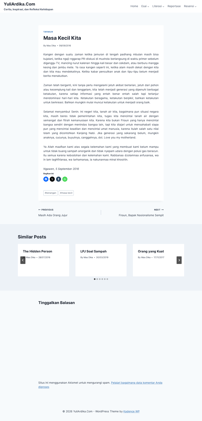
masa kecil (66, 193)
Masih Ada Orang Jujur (52, 212)
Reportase (174, 6)
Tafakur (48, 32)
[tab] (94, 279)
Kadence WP (131, 411)
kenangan (50, 193)
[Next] (179, 260)
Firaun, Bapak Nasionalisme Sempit (141, 212)
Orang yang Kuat (151, 251)
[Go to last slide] (22, 260)
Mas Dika (51, 45)
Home (134, 6)
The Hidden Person (37, 251)
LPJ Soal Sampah (93, 251)
